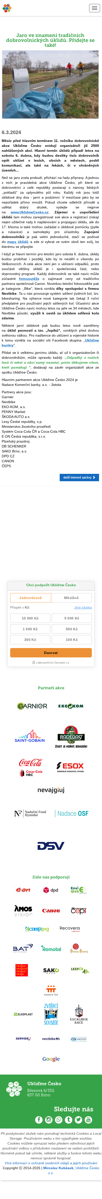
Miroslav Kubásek (58, 1168)
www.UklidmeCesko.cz (30, 212)
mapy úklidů (17, 242)
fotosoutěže (29, 279)
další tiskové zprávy (77, 477)
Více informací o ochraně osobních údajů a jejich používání (51, 1163)
